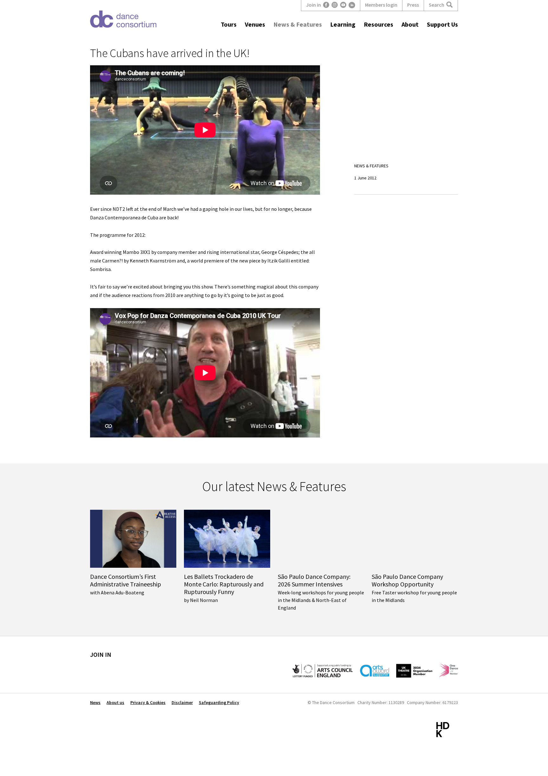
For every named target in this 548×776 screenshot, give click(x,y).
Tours (229, 24)
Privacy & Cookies (148, 702)
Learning (343, 24)
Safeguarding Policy (219, 702)
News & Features (297, 24)
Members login (381, 5)
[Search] (449, 5)
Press (413, 5)
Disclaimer (182, 702)
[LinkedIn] (352, 5)
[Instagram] (334, 5)
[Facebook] (326, 5)
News (95, 702)
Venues (255, 24)
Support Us (442, 24)
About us (115, 702)
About (410, 24)
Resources (378, 24)
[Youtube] (343, 5)
